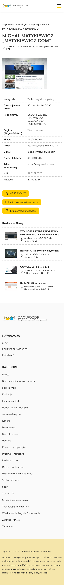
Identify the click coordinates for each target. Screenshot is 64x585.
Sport (5, 486)
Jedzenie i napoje (11, 414)
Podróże (6, 440)
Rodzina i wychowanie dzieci (17, 473)
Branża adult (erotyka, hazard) (18, 381)
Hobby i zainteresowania (15, 407)
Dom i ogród (9, 387)
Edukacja (7, 394)
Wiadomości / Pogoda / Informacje (21, 513)
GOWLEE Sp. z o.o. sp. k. (35, 266)
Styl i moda (8, 493)
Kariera (6, 420)
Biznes (5, 374)
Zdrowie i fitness (11, 519)
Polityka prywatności (15, 349)
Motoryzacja (8, 427)
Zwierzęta (7, 526)
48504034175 (35, 157)
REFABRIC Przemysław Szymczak (39, 250)
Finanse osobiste (11, 401)
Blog (5, 343)
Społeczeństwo (10, 480)
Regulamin (8, 355)
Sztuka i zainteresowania (15, 500)
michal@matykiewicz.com (41, 151)
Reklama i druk (10, 460)
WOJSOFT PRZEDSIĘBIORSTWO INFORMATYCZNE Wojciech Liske (39, 233)
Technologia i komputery (41, 99)
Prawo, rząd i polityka (14, 447)
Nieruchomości (10, 434)
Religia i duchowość (13, 467)
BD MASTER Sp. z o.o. (33, 282)
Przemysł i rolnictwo (13, 453)
